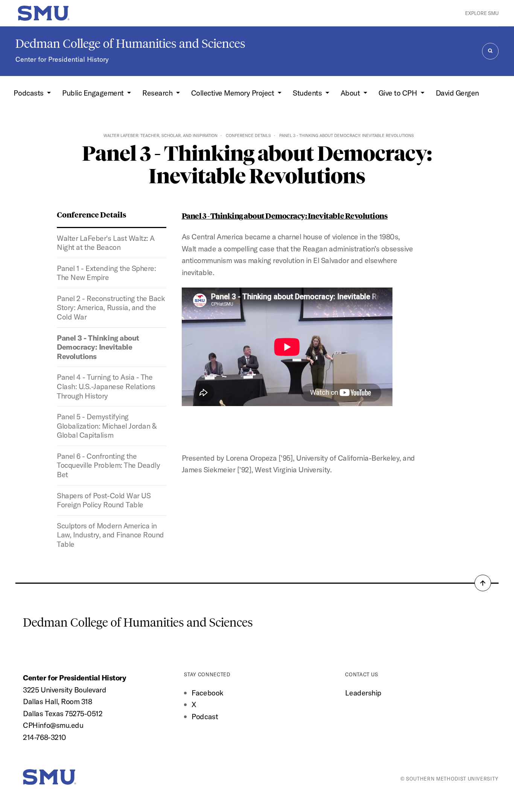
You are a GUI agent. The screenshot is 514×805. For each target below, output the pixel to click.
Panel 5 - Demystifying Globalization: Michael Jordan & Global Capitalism (107, 426)
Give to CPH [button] (399, 92)
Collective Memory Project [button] (233, 92)
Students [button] (308, 92)
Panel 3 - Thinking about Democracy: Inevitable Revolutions (98, 347)
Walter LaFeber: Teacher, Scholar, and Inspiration (160, 135)
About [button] (351, 92)
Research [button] (158, 92)
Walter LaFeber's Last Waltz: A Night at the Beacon (105, 242)
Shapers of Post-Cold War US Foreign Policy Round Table (104, 500)
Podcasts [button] (29, 92)
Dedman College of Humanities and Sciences (130, 43)
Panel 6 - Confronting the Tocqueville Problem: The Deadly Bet (108, 465)
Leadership (363, 692)
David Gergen (457, 92)
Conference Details (248, 135)
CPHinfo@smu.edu (53, 725)
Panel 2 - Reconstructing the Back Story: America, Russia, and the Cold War (111, 307)
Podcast (205, 716)
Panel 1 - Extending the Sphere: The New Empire (106, 272)
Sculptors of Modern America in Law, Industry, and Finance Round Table (110, 535)
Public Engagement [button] (93, 92)
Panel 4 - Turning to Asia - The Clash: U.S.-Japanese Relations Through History (106, 386)
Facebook (207, 692)
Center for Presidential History (62, 59)
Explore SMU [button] (482, 13)
